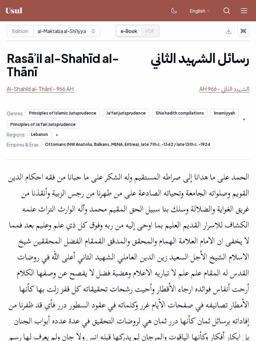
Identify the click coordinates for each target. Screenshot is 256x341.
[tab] (149, 31)
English (197, 11)
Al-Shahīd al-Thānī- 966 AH (40, 88)
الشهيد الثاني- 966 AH (224, 88)
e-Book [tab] (129, 31)
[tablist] (137, 31)
